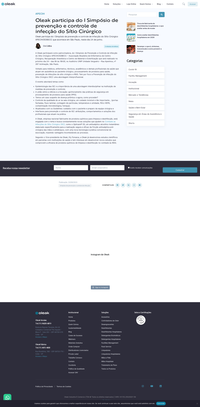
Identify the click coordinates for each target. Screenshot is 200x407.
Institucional (134, 88)
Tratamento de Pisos (109, 365)
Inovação (133, 82)
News (131, 101)
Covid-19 (133, 69)
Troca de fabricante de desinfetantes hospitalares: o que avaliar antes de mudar (150, 25)
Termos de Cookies (64, 386)
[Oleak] (8, 4)
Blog (70, 332)
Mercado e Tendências (138, 95)
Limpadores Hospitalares (110, 354)
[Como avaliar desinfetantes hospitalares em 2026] (131, 38)
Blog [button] (159, 4)
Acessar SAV (73, 372)
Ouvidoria (72, 365)
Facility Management (138, 76)
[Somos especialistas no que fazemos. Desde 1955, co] (75, 273)
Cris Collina (47, 46)
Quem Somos (73, 324)
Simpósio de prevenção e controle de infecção (75, 185)
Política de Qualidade (76, 369)
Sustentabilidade (74, 328)
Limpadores (105, 350)
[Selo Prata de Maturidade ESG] (139, 320)
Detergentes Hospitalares (111, 339)
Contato (170, 4)
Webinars (71, 339)
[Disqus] (100, 217)
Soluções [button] (117, 4)
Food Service (106, 347)
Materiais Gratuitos (75, 343)
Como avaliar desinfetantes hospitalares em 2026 (148, 36)
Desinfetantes (106, 328)
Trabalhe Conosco (75, 358)
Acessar (193, 4)
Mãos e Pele (106, 358)
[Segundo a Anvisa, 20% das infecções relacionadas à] (125, 273)
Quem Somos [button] (145, 4)
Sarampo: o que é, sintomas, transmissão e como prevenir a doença (149, 48)
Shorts (131, 123)
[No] (197, 403)
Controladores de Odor (110, 321)
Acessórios (105, 317)
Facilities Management (109, 343)
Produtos (71, 321)
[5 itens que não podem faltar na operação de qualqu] (25, 273)
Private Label (73, 354)
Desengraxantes (107, 324)
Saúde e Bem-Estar (137, 107)
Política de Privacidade (44, 386)
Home (106, 4)
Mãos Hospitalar (107, 361)
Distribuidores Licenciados (78, 350)
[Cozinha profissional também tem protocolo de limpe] (174, 273)
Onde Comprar (74, 347)
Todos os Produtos (108, 369)
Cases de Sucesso (75, 335)
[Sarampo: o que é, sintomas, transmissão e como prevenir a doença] (131, 49)
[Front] (42, 313)
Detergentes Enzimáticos (110, 335)
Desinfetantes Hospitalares (111, 332)
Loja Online (131, 4)
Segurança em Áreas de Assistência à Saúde (145, 115)
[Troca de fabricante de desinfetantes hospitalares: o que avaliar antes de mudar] (131, 26)
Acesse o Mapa (41, 337)
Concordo (161, 403)
